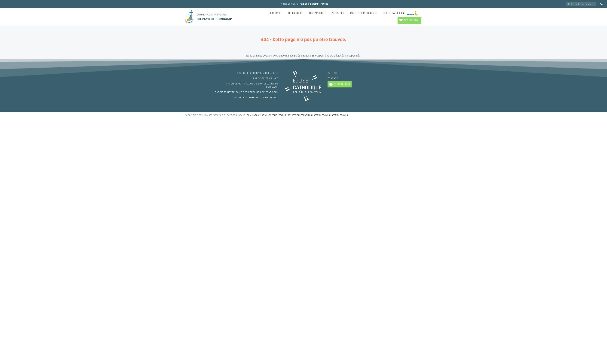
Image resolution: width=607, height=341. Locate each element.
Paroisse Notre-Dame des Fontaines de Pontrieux (246, 92)
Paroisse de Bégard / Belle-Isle (257, 73)
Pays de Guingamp (309, 4)
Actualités (338, 13)
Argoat (324, 4)
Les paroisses (317, 13)
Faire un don (411, 20)
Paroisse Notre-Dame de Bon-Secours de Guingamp (252, 85)
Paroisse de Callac (265, 78)
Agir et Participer (393, 13)
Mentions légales (276, 115)
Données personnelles (300, 115)
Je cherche (275, 13)
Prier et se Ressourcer (363, 13)
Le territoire (295, 13)
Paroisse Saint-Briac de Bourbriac (255, 97)
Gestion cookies (321, 115)
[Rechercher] (601, 4)
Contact (333, 78)
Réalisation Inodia (256, 115)
